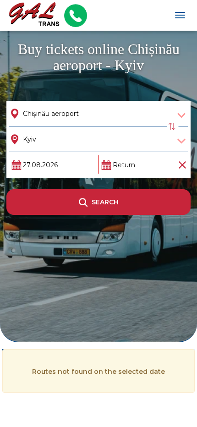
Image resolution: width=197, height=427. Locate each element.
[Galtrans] (31, 15)
